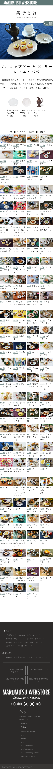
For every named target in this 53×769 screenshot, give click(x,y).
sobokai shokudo (27, 746)
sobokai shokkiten (28, 749)
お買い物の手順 (12, 638)
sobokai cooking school (30, 753)
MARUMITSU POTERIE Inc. (29, 716)
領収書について (24, 645)
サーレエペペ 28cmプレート (13, 113)
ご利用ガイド (11, 635)
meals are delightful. (28, 756)
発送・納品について (32, 642)
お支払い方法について (14, 642)
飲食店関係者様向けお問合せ (38, 679)
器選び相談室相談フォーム (38, 669)
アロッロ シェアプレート (26, 113)
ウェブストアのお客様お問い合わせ (14, 670)
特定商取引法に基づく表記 (16, 657)
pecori (23, 735)
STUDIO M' (23, 720)
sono (22, 742)
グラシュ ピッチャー (39, 113)
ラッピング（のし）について (31, 638)
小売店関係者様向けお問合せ (14, 679)
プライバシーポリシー (37, 657)
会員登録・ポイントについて (29, 635)
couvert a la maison (28, 732)
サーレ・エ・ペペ (33, 69)
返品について (11, 645)
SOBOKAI (23, 723)
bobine (23, 739)
